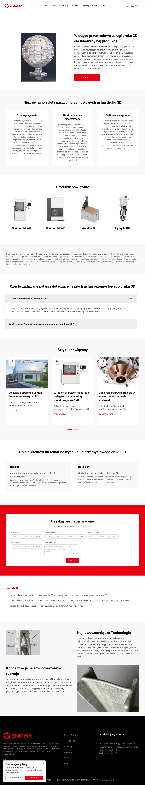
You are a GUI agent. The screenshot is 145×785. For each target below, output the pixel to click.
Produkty (75, 5)
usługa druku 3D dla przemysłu (116, 600)
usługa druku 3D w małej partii (83, 600)
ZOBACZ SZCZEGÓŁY (21, 209)
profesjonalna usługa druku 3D (51, 600)
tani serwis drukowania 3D (22, 595)
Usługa (95, 5)
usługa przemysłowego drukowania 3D (89, 595)
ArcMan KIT (89, 228)
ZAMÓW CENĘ (87, 78)
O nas (103, 5)
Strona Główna (49, 5)
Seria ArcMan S (21, 228)
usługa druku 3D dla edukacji (23, 606)
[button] (70, 429)
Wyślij (72, 560)
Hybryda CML (123, 228)
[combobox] (50, 536)
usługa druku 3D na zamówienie (53, 595)
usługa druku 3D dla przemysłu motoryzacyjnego (63, 606)
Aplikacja (86, 5)
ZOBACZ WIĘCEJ (15, 410)
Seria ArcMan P (55, 228)
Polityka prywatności (106, 780)
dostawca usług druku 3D (21, 600)
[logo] (13, 5)
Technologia (63, 5)
